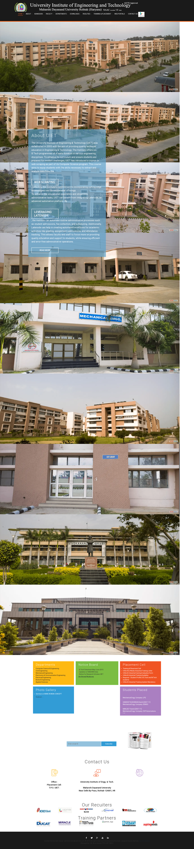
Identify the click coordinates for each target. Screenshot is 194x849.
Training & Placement (102, 14)
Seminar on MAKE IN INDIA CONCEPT (49, 694)
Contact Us (133, 14)
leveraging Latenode (43, 213)
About (28, 14)
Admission (38, 14)
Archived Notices (86, 676)
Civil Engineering (41, 671)
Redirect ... (40, 697)
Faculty (49, 14)
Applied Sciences (42, 682)
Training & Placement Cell (132, 668)
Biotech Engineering (43, 680)
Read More (45, 250)
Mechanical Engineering (44, 673)
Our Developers (144, 841)
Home (20, 14)
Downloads (74, 14)
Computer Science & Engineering (47, 668)
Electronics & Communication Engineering (50, 675)
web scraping (44, 182)
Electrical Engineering (43, 677)
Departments (61, 14)
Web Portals (119, 14)
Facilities (86, 14)
